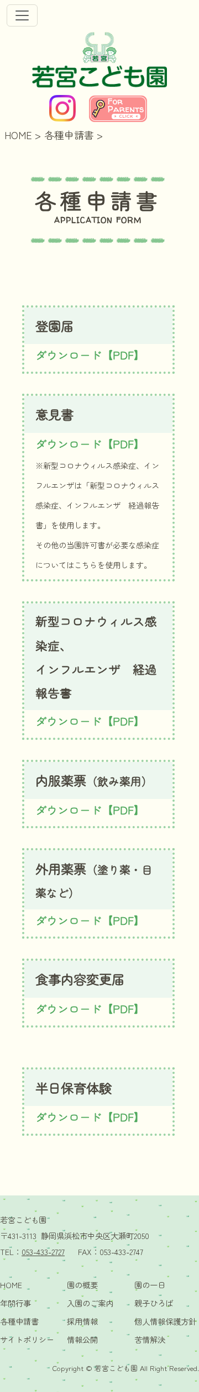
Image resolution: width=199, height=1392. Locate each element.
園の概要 (82, 1284)
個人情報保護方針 (165, 1321)
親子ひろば (153, 1303)
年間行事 (15, 1303)
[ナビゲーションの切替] (22, 15)
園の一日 (149, 1284)
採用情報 (82, 1321)
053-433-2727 (43, 1251)
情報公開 (82, 1339)
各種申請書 (69, 135)
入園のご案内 (90, 1303)
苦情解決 (149, 1339)
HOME (18, 135)
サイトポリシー (27, 1339)
